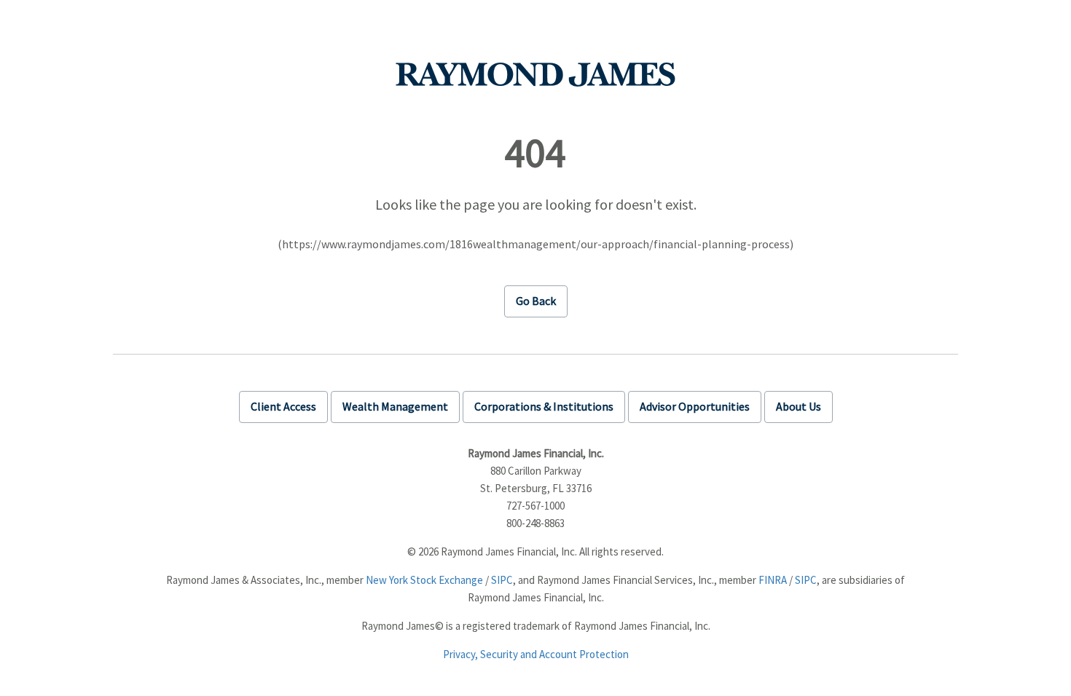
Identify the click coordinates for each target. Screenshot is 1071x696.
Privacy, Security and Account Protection (536, 654)
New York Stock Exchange (424, 580)
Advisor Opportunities (695, 406)
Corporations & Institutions (543, 406)
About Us (798, 406)
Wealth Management (395, 406)
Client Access (283, 406)
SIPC (502, 580)
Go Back (536, 300)
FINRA (772, 580)
